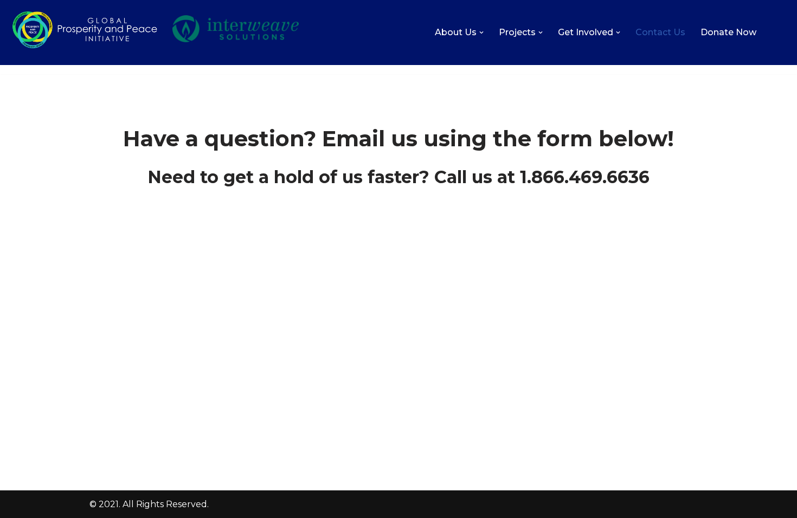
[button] (481, 32)
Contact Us (660, 32)
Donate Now (728, 32)
